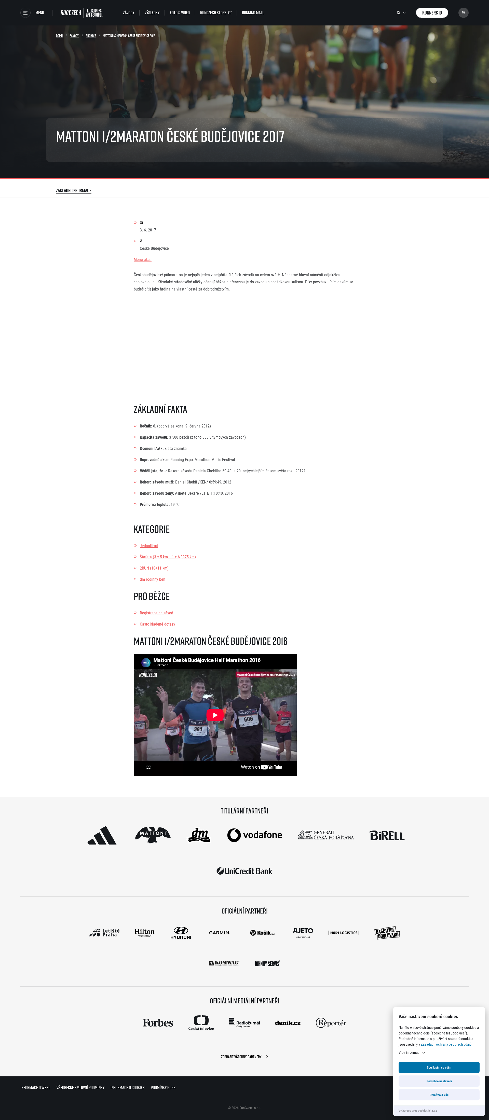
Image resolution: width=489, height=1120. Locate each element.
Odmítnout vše (439, 1095)
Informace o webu (35, 1087)
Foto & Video (180, 13)
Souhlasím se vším (439, 1067)
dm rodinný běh (152, 579)
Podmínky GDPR (163, 1087)
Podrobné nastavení (439, 1081)
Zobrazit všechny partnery (241, 1057)
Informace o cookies (128, 1087)
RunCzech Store (213, 13)
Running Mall (253, 13)
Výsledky (152, 13)
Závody (128, 13)
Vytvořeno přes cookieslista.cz (418, 1110)
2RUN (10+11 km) (154, 568)
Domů (59, 35)
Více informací (409, 1052)
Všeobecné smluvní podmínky (80, 1087)
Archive (91, 35)
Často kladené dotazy (157, 624)
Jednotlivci (149, 545)
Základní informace (73, 190)
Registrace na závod (156, 612)
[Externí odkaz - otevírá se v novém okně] (102, 835)
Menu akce (143, 259)
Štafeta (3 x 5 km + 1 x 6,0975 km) (168, 556)
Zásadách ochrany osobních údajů (446, 1044)
